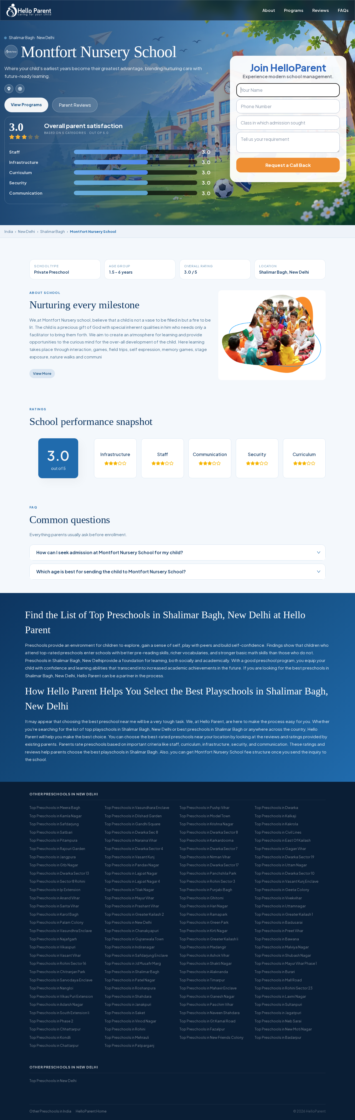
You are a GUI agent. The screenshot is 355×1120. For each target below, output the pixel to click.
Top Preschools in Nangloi (51, 988)
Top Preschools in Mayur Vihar (129, 898)
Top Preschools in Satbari (50, 832)
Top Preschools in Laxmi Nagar (280, 996)
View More (42, 373)
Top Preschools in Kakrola (276, 824)
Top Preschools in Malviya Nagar (282, 947)
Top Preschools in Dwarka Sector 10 (285, 873)
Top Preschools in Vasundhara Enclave (137, 807)
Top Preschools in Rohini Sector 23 (284, 988)
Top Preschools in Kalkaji (275, 816)
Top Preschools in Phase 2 (51, 1021)
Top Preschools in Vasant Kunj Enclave (286, 881)
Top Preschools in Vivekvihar (278, 898)
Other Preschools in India (50, 1111)
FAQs (343, 10)
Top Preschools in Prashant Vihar (132, 906)
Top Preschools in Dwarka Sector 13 (59, 873)
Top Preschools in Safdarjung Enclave (136, 955)
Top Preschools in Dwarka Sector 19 (284, 857)
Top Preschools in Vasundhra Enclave (60, 930)
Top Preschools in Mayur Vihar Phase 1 (286, 963)
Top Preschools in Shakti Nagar (205, 963)
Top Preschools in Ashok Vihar (204, 955)
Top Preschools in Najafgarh (53, 939)
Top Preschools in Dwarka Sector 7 (208, 848)
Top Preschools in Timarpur (202, 980)
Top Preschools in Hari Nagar (203, 906)
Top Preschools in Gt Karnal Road (207, 1021)
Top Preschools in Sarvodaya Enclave (60, 980)
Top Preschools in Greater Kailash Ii (208, 939)
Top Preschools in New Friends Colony (211, 1037)
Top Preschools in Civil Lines (278, 832)
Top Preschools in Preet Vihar (279, 930)
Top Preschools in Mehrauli (127, 1037)
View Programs (26, 104)
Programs (293, 10)
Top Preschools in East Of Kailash (283, 840)
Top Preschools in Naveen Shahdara (209, 1012)
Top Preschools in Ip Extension (54, 889)
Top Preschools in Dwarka (276, 807)
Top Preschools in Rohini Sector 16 (57, 963)
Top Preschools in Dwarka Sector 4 (134, 848)
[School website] (20, 88)
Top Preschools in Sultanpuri (278, 1004)
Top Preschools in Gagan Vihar (280, 848)
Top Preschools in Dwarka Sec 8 (131, 832)
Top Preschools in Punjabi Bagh (205, 889)
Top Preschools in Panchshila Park (207, 873)
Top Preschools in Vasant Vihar (55, 955)
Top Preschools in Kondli (50, 1037)
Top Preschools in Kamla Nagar (55, 816)
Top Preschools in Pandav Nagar (132, 865)
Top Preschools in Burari (275, 971)
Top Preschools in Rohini (125, 1029)
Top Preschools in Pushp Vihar (204, 807)
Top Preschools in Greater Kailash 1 (284, 914)
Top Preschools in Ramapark (203, 914)
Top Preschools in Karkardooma (206, 840)
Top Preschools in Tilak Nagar (129, 889)
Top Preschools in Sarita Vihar (54, 906)
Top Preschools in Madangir (202, 947)
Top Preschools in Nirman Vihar (204, 857)
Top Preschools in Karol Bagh (53, 914)
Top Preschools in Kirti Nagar (203, 930)
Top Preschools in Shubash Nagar (283, 955)
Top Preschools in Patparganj (129, 1045)
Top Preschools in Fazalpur (202, 1029)
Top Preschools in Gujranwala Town (134, 939)
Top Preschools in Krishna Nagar (206, 824)
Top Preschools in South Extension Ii (59, 1012)
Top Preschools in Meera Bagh (54, 807)
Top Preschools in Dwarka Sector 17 (209, 865)
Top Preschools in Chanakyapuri (132, 930)
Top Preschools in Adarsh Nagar (56, 1004)
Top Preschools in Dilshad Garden (133, 816)
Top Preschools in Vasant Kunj (129, 857)
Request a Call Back (288, 165)
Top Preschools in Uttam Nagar (281, 865)
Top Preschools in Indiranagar (129, 947)
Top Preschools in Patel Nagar (130, 980)
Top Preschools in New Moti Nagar (283, 1029)
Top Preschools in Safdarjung (54, 824)
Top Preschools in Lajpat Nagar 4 (132, 881)
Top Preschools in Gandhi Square (132, 824)
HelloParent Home (91, 1111)
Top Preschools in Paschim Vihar (206, 1004)
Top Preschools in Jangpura (52, 857)
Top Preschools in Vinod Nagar (130, 1021)
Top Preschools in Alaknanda (203, 971)
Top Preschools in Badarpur (278, 1037)
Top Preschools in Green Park (204, 922)
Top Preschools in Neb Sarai (278, 1021)
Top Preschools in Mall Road (278, 980)
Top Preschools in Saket (125, 1012)
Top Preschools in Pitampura (53, 840)
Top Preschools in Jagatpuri (278, 1012)
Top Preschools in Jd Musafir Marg (133, 963)
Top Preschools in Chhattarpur (54, 1029)
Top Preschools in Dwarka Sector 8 (208, 832)
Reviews (320, 10)
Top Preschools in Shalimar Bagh (132, 971)
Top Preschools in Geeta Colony (282, 889)
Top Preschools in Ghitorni (201, 898)
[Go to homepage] (28, 10)
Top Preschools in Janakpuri (128, 1004)
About (268, 10)
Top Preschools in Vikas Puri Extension (61, 996)
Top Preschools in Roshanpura (130, 988)
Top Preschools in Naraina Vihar (131, 840)
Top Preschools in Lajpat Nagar (131, 873)
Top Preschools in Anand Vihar (54, 898)
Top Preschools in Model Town (204, 816)
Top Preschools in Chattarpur (53, 1045)
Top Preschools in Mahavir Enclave (208, 988)
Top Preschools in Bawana (277, 939)
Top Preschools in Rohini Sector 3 (207, 881)
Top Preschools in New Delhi (128, 922)
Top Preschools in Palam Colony (56, 922)
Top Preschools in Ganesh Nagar (206, 996)
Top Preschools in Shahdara (128, 996)
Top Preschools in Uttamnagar (280, 906)
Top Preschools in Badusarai (279, 922)
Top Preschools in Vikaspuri (52, 947)
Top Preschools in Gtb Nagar (53, 865)
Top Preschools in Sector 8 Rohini (57, 881)
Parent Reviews (75, 105)
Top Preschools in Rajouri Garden (57, 848)
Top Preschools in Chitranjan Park (57, 971)
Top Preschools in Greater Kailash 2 (134, 914)
